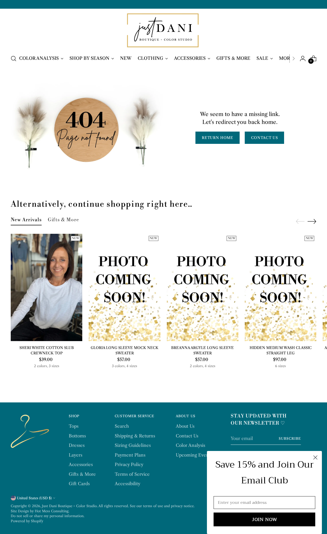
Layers (75, 455)
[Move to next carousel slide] (312, 221)
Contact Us (187, 435)
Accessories (81, 464)
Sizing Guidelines (133, 445)
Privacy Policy (129, 464)
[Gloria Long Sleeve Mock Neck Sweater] (124, 287)
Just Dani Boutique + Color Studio (69, 506)
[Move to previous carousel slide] (300, 221)
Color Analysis (190, 445)
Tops (73, 426)
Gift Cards (79, 483)
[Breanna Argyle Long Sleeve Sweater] (202, 287)
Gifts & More (82, 474)
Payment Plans (130, 455)
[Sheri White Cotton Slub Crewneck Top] (46, 287)
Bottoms (77, 435)
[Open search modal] (13, 58)
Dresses (77, 445)
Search (122, 426)
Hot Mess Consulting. (52, 511)
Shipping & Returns (135, 435)
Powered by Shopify (27, 521)
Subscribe (290, 438)
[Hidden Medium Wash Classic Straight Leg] (280, 287)
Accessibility (127, 483)
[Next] (293, 58)
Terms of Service (132, 474)
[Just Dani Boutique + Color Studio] (163, 31)
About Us (185, 426)
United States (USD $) (34, 498)
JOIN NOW (264, 519)
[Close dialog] (315, 457)
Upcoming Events (194, 455)
